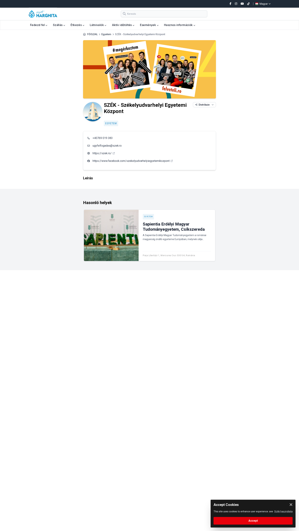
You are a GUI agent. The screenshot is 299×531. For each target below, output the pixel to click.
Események (148, 25)
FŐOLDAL (92, 34)
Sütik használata (283, 511)
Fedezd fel (38, 25)
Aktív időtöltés (122, 25)
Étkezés (76, 25)
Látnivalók (97, 25)
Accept (253, 520)
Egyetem (106, 34)
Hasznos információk (178, 25)
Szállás (58, 25)
